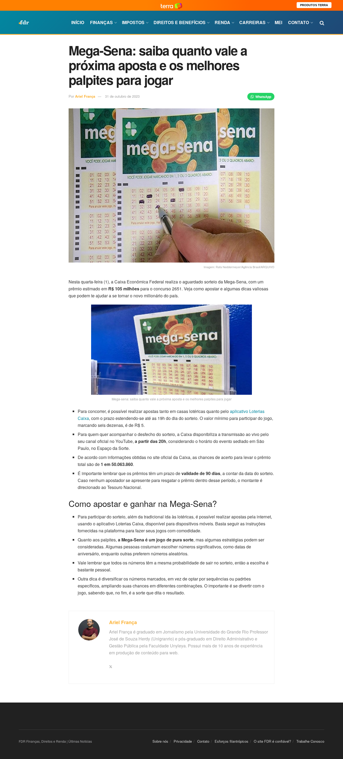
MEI (278, 22)
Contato (298, 22)
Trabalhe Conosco (310, 741)
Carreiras (252, 22)
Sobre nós (160, 741)
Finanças (101, 22)
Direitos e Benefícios (180, 22)
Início (77, 22)
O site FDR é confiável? (272, 741)
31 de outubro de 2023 (122, 96)
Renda (222, 22)
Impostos (133, 22)
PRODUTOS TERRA (314, 5)
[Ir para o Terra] (171, 5)
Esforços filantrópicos (231, 741)
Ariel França (85, 96)
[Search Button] (322, 22)
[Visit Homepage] (24, 22)
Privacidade (183, 741)
